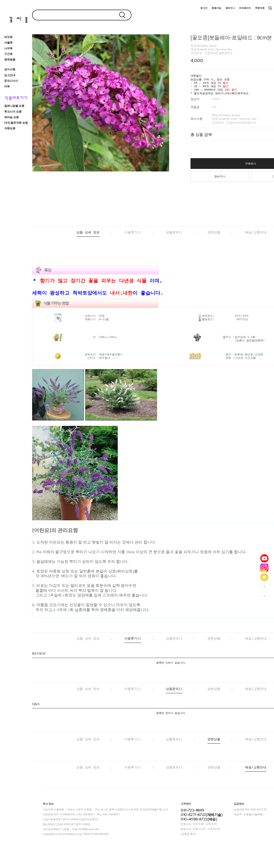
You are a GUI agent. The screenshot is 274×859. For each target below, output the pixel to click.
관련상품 (213, 232)
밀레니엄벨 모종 (14, 106)
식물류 (8, 42)
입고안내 (9, 75)
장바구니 (230, 8)
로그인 (203, 8)
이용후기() (132, 232)
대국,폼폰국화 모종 (16, 123)
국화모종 (9, 128)
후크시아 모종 (13, 111)
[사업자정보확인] (88, 819)
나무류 (8, 48)
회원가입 (216, 8)
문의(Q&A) (11, 81)
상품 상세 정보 (88, 232)
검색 (270, 8)
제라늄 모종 (11, 117)
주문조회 (260, 8)
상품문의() (174, 232)
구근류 (8, 54)
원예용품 (9, 59)
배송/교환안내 (255, 232)
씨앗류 (8, 37)
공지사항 (9, 69)
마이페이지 (245, 8)
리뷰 (7, 86)
